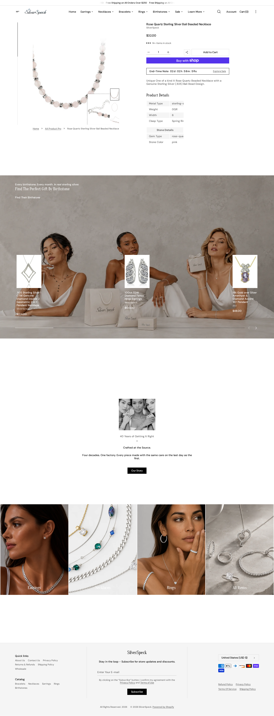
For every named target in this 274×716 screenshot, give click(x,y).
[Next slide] (256, 328)
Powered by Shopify (163, 706)
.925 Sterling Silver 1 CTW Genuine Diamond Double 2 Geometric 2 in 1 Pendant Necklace (29, 299)
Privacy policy (243, 684)
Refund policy (225, 684)
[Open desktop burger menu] (18, 12)
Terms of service (227, 689)
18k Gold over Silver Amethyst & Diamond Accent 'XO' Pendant (245, 297)
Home (36, 128)
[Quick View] (38, 285)
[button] (219, 12)
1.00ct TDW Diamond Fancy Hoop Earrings (134, 295)
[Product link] (29, 285)
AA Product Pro (53, 128)
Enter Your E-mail (108, 672)
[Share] (187, 52)
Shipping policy (248, 689)
